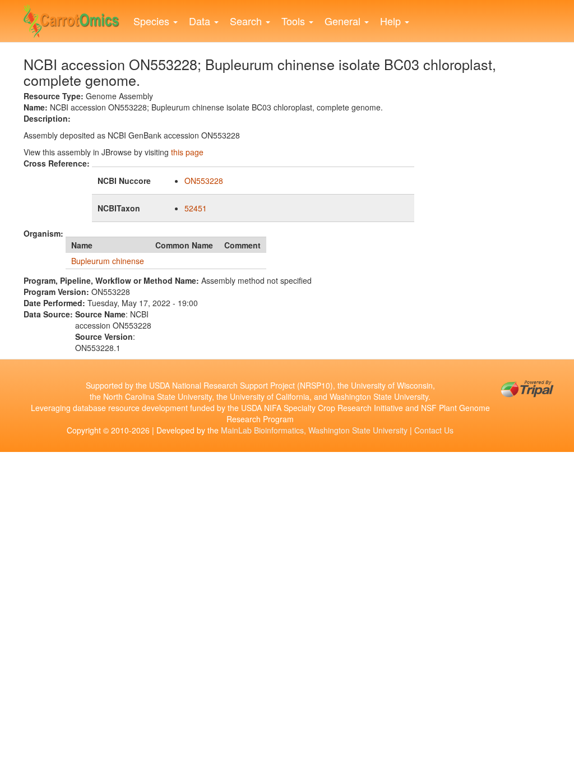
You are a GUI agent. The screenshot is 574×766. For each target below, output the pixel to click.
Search (247, 20)
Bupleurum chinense (107, 260)
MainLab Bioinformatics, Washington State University (314, 430)
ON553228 (203, 180)
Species (152, 20)
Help (392, 20)
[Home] (76, 18)
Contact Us (433, 430)
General (344, 20)
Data (201, 20)
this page (187, 152)
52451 (195, 208)
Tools (294, 20)
